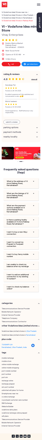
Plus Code (6, 339)
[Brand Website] (29, 436)
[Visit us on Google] (13, 436)
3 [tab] (23, 161)
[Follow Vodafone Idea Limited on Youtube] (25, 436)
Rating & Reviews (11, 74)
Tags (4, 352)
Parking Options (10, 127)
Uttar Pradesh (31, 331)
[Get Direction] (33, 347)
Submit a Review (12, 122)
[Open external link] (39, 32)
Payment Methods (12, 132)
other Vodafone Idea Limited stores (20, 325)
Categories (7, 303)
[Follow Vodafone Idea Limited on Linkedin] (21, 436)
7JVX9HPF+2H (7, 345)
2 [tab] (19, 161)
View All (34, 79)
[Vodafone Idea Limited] (4, 5)
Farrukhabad (30, 335)
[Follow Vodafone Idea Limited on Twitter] (17, 436)
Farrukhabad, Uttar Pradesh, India (14, 347)
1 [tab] (18, 161)
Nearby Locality (10, 136)
